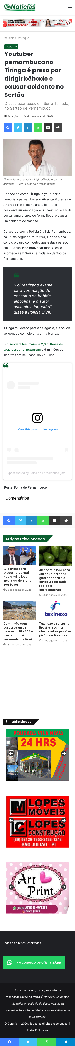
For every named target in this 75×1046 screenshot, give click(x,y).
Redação (13, 116)
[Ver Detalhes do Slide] (37, 888)
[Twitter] (18, 127)
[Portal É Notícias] (19, 7)
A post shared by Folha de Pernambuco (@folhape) (41, 473)
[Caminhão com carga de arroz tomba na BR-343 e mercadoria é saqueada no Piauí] (19, 610)
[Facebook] (8, 127)
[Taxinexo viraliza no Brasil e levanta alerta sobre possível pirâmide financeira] (55, 610)
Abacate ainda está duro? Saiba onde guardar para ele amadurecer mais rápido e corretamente (54, 580)
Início (10, 38)
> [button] (63, 754)
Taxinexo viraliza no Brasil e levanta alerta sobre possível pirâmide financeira (55, 629)
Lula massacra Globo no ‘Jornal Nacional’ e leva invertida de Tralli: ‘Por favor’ (17, 577)
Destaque (23, 38)
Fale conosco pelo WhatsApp (37, 962)
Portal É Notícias (37, 1030)
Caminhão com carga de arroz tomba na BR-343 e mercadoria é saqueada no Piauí (18, 631)
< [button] (11, 754)
